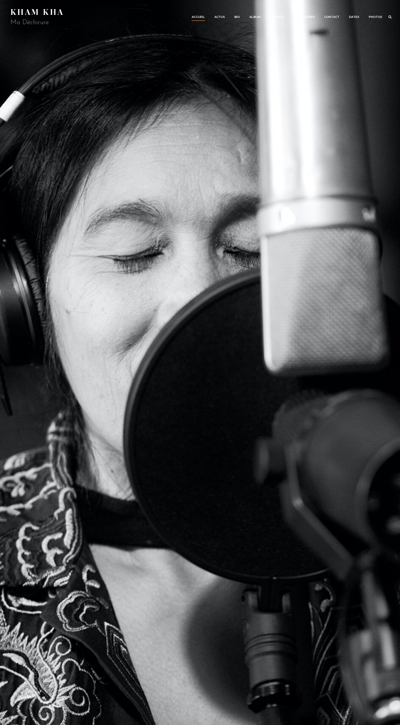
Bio (237, 17)
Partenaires (304, 17)
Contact (331, 17)
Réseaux (277, 17)
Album (254, 17)
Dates (354, 17)
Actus (219, 17)
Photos (375, 17)
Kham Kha (37, 11)
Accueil (198, 17)
